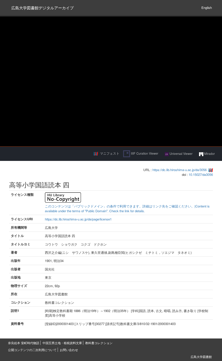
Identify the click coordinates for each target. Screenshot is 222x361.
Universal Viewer (181, 153)
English (206, 7)
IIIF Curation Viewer (144, 153)
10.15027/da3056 (201, 174)
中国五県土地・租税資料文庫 (62, 343)
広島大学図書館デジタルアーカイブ (42, 7)
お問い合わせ (69, 350)
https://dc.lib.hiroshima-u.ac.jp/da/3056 (179, 169)
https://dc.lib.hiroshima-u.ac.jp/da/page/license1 (78, 219)
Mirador (209, 153)
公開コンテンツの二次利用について (32, 350)
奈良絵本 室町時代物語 (23, 343)
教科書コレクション (99, 343)
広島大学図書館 (201, 357)
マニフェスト (109, 153)
